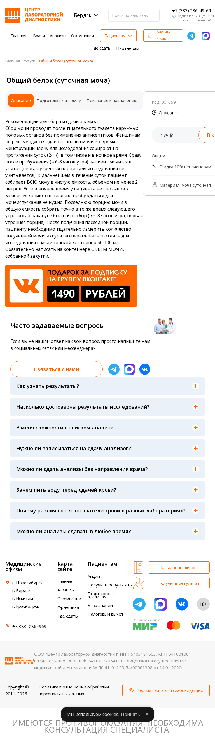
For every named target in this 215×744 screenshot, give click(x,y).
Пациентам (115, 35)
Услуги (29, 60)
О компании (82, 35)
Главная (18, 35)
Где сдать (101, 48)
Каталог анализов (179, 567)
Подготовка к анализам (101, 595)
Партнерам (127, 48)
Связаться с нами (56, 369)
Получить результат (163, 35)
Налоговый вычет (105, 614)
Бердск (83, 15)
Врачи (39, 35)
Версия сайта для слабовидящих (170, 690)
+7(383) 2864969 (29, 626)
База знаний (100, 605)
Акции (94, 576)
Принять (130, 714)
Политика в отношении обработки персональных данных (74, 690)
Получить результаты (110, 585)
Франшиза (68, 607)
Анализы (58, 35)
